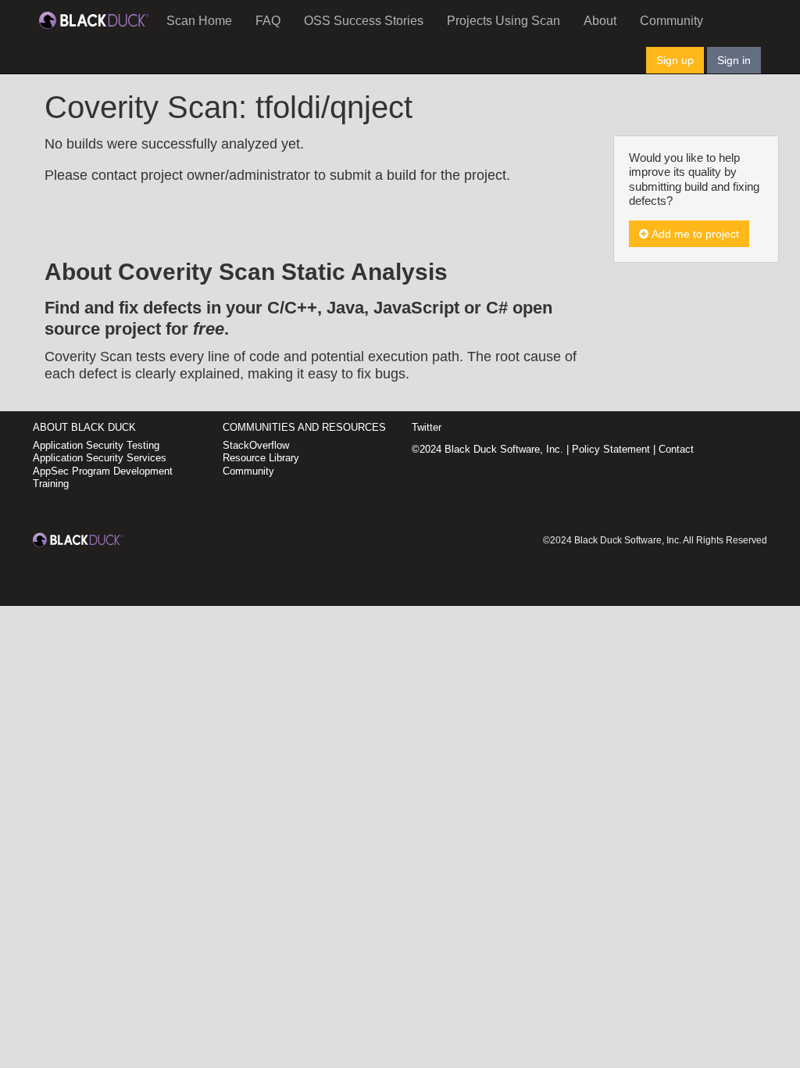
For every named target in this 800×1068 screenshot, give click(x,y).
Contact (676, 449)
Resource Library (261, 458)
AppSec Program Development (103, 471)
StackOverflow (256, 445)
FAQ (267, 20)
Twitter (426, 427)
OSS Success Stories (363, 20)
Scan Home (199, 20)
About (600, 20)
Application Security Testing (96, 445)
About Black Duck (84, 427)
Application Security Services (99, 458)
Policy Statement (611, 449)
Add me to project (693, 234)
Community (671, 20)
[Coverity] (94, 19)
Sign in (734, 60)
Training (51, 483)
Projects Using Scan (503, 20)
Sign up (675, 60)
